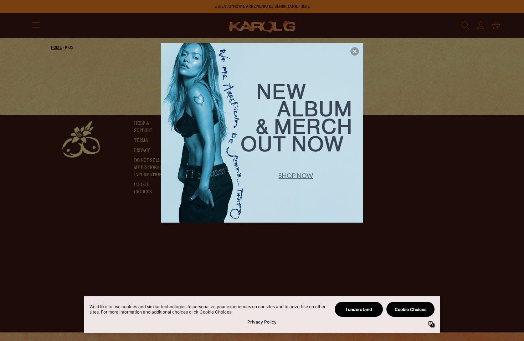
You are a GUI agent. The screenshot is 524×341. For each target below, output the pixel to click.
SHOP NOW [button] (295, 175)
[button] (354, 51)
